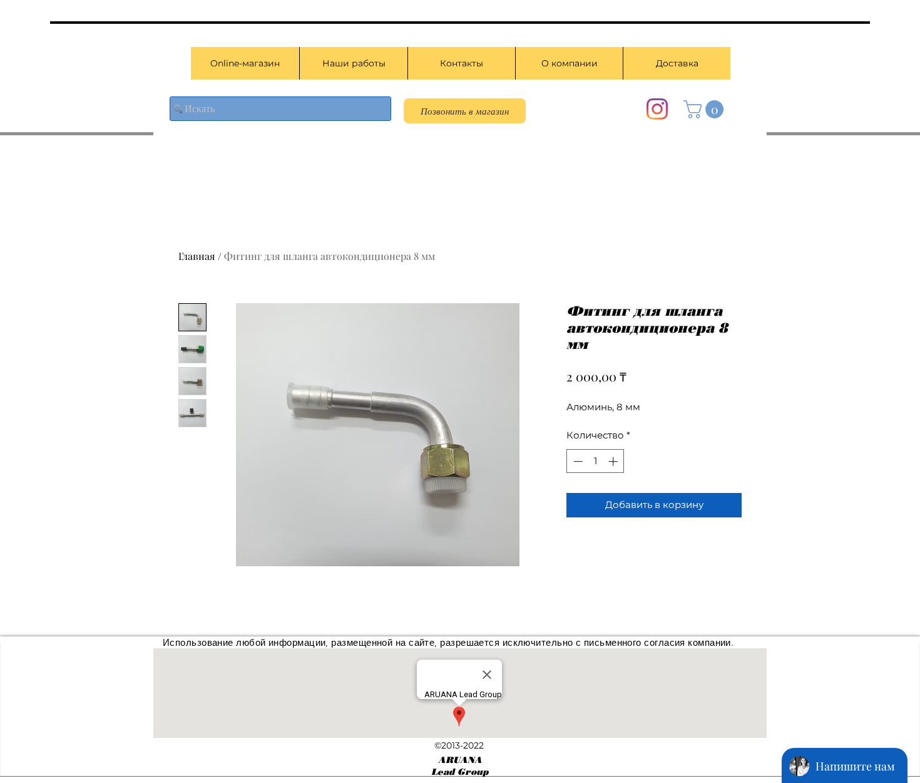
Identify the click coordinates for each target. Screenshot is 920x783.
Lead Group (459, 772)
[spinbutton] (595, 461)
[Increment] (614, 461)
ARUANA (460, 760)
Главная (196, 255)
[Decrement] (576, 461)
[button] (705, 109)
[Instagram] (657, 109)
